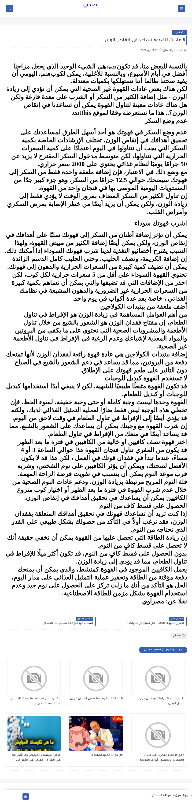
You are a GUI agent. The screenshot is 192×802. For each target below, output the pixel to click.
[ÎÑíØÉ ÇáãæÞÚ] (3, 796)
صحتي (90, 5)
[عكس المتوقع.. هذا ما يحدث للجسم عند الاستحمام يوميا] (34, 676)
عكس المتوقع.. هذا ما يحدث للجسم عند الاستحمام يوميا (36, 701)
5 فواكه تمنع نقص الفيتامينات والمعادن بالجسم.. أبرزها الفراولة (162, 758)
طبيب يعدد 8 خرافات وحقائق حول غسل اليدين (162, 701)
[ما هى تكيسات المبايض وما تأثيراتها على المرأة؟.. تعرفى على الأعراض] (34, 733)
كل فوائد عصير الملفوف (106, 755)
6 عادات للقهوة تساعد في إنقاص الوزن (96, 698)
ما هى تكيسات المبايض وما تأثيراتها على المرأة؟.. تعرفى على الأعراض (36, 758)
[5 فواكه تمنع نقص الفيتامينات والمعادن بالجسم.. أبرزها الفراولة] (158, 733)
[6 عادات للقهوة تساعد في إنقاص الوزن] (95, 676)
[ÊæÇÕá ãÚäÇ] (10, 796)
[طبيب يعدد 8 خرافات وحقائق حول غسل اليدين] (158, 676)
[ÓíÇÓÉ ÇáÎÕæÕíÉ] (18, 796)
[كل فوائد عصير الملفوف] (95, 733)
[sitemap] (25, 796)
